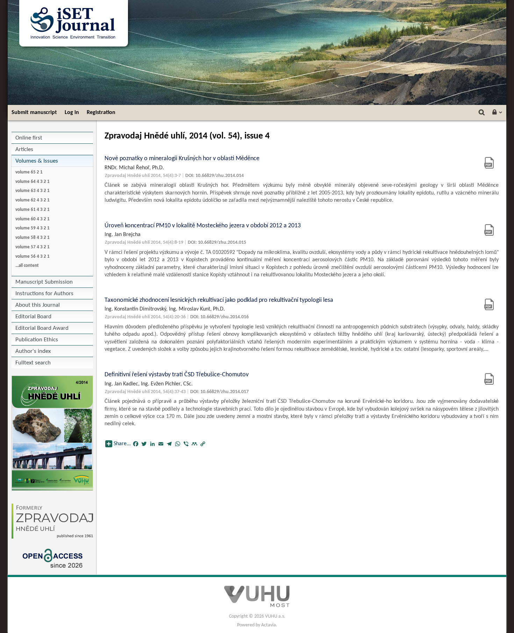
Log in (72, 112)
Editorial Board (33, 317)
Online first (28, 138)
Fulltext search (33, 363)
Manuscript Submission (44, 282)
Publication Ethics (36, 340)
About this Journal (37, 305)
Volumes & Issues (36, 161)
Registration (101, 112)
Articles (24, 149)
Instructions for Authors (44, 294)
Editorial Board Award (42, 328)
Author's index (33, 351)
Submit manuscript (34, 112)
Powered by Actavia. (257, 625)
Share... (122, 444)
